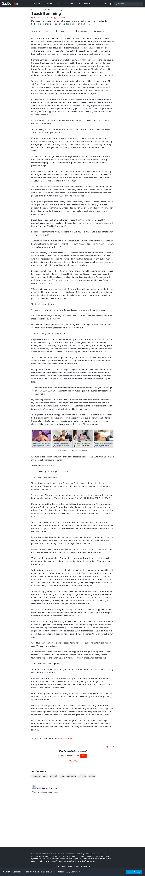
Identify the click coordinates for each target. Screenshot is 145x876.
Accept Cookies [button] (134, 872)
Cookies (84, 866)
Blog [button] (71, 3)
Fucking (59, 10)
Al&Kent (37, 17)
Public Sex (36, 776)
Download (60, 17)
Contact (63, 866)
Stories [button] (49, 3)
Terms (70, 866)
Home (57, 866)
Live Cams (83, 3)
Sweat (45, 776)
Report (111, 747)
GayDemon (35, 10)
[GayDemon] (10, 3)
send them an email (66, 738)
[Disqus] (72, 812)
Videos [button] (61, 3)
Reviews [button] (36, 3)
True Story (82, 776)
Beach (62, 776)
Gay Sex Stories (47, 10)
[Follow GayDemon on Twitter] (89, 866)
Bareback (53, 776)
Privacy (76, 866)
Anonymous (71, 776)
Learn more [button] (75, 872)
